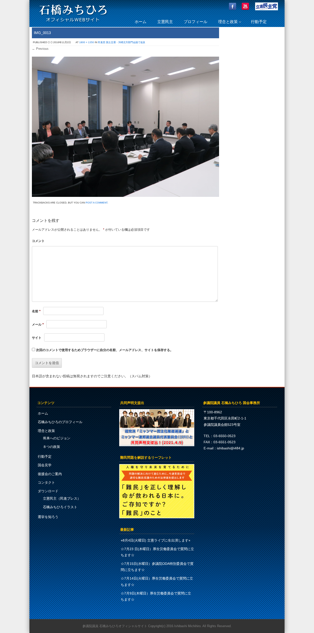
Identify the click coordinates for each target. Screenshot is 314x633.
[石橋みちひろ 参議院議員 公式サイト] (73, 23)
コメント (38, 241)
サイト (36, 338)
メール (38, 324)
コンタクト (46, 482)
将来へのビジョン (56, 438)
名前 (36, 311)
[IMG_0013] (125, 195)
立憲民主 (165, 22)
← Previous (40, 49)
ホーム (140, 22)
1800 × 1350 (86, 42)
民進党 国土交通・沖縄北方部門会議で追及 (121, 42)
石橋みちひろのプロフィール (60, 422)
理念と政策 (228, 22)
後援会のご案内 (50, 474)
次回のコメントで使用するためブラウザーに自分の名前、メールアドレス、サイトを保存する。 (104, 350)
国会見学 (45, 465)
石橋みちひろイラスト (60, 507)
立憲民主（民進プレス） (62, 498)
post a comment (96, 202)
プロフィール (195, 22)
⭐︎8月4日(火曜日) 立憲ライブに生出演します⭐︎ (155, 540)
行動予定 (259, 22)
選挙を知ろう (48, 517)
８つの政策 (51, 447)
